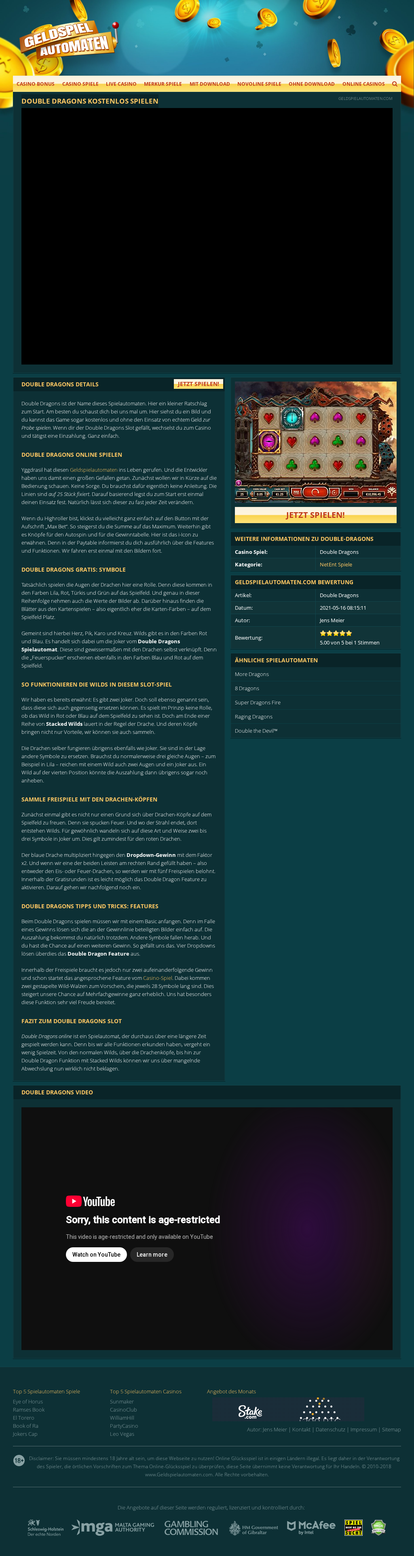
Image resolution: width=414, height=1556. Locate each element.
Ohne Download (312, 84)
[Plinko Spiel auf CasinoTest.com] (306, 1409)
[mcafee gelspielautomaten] (311, 1533)
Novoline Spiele (259, 84)
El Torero (23, 1417)
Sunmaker (122, 1401)
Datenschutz (330, 1429)
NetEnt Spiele (336, 564)
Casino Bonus (36, 84)
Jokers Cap (25, 1433)
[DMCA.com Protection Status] (378, 1533)
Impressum (364, 1429)
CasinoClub (123, 1409)
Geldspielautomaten (94, 469)
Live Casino (121, 84)
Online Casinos (363, 84)
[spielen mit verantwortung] (353, 1533)
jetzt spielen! (198, 384)
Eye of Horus (28, 1401)
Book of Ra (25, 1425)
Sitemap (391, 1429)
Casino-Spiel (157, 978)
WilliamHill (122, 1417)
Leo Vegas (122, 1433)
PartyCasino (124, 1425)
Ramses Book (28, 1409)
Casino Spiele (80, 84)
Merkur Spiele (163, 84)
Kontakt (301, 1429)
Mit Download (210, 84)
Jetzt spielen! (315, 514)
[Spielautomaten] (69, 48)
